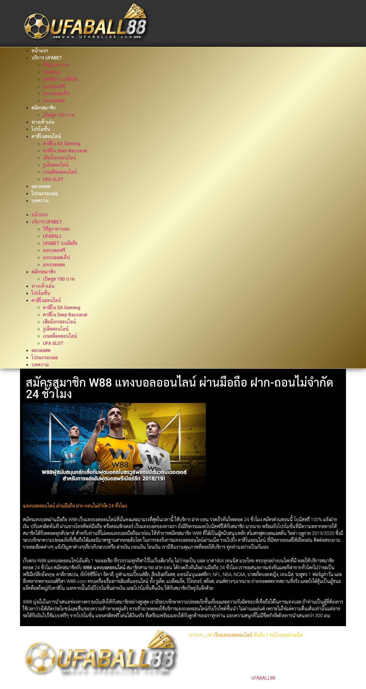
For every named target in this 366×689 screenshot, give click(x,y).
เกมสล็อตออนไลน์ (60, 172)
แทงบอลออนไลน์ (236, 635)
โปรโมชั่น (40, 129)
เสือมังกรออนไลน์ (59, 158)
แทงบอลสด (54, 100)
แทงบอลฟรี (54, 86)
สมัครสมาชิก (43, 108)
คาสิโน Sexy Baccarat (65, 150)
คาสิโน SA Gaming (61, 143)
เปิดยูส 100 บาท (59, 115)
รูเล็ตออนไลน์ (56, 165)
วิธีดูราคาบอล (56, 65)
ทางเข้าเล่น (42, 122)
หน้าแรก (39, 50)
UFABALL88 (263, 678)
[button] (183, 207)
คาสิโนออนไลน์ (46, 136)
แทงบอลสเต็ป (56, 93)
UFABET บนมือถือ (60, 79)
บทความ (40, 200)
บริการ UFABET (46, 58)
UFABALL (52, 72)
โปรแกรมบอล (44, 193)
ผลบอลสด (41, 186)
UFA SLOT (53, 179)
